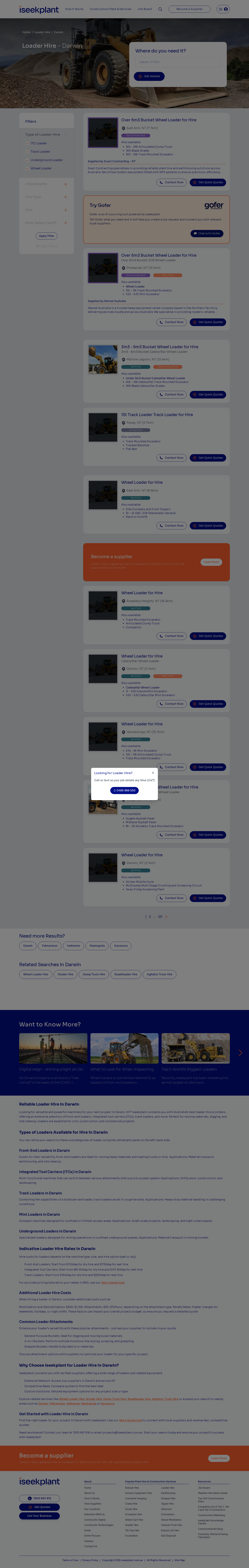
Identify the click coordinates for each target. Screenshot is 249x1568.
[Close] (153, 773)
